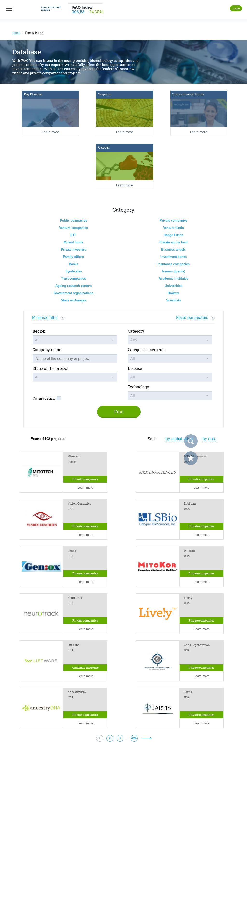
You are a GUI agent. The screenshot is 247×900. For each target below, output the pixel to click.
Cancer (104, 147)
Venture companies (73, 228)
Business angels (173, 249)
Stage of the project (51, 368)
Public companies (73, 220)
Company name (47, 349)
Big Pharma (33, 94)
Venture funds (173, 228)
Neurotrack (75, 598)
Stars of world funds (188, 94)
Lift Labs (73, 645)
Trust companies (73, 278)
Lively (188, 598)
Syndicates (73, 271)
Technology (138, 387)
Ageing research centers (73, 286)
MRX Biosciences (195, 456)
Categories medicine (147, 349)
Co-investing (44, 398)
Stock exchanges (73, 300)
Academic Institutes (173, 278)
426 (134, 738)
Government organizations (73, 293)
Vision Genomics (79, 503)
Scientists (173, 300)
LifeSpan (190, 503)
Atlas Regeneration (197, 645)
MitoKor (189, 550)
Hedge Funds (173, 235)
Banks (73, 264)
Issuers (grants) (173, 271)
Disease (135, 368)
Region (39, 331)
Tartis (188, 692)
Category (136, 331)
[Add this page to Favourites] (191, 458)
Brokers (173, 293)
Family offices (73, 257)
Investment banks (173, 257)
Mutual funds (73, 242)
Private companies (173, 220)
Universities (173, 286)
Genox (72, 550)
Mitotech (74, 456)
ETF (73, 235)
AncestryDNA (77, 692)
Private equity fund (173, 242)
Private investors (73, 249)
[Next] (146, 738)
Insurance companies (174, 264)
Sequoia (104, 94)
